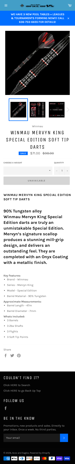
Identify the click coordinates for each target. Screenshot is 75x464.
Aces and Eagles (20, 453)
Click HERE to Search (16, 385)
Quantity (59, 162)
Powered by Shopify (40, 453)
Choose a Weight (12, 162)
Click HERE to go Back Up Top (22, 390)
